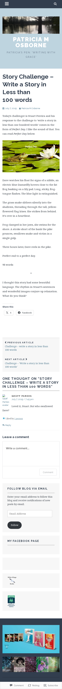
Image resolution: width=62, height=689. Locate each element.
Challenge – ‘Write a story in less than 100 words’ (27, 363)
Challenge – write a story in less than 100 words (26, 346)
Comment (48, 472)
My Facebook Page (23, 541)
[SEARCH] (55, 4)
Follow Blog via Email (27, 488)
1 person (18, 418)
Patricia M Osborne (31, 42)
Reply (8, 425)
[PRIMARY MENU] (6, 4)
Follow (14, 525)
